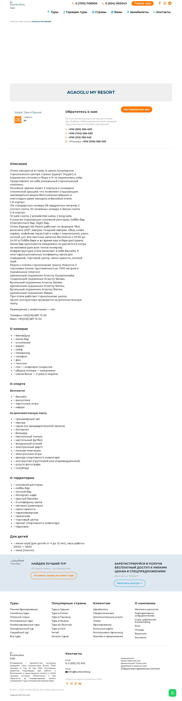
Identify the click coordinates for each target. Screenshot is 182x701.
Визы (118, 12)
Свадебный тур (19, 632)
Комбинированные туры (25, 624)
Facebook (160, 3)
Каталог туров (60, 636)
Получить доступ (128, 583)
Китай (55, 632)
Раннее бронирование (24, 609)
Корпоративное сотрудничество (145, 614)
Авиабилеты (139, 12)
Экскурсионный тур (22, 628)
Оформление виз (103, 613)
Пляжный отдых (20, 617)
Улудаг (19, 112)
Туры (54, 12)
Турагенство (16, 22)
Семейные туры (19, 613)
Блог (137, 626)
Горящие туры (76, 12)
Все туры (15, 636)
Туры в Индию (60, 621)
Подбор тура (142, 3)
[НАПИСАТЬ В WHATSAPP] (172, 693)
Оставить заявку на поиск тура (54, 575)
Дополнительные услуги (108, 617)
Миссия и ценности (147, 609)
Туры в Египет (60, 613)
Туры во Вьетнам (62, 624)
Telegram (170, 3)
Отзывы (139, 630)
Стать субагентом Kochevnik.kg (145, 621)
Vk (80, 683)
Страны (100, 12)
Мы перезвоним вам (136, 109)
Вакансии (141, 633)
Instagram (165, 3)
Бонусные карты (103, 628)
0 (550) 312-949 (76, 663)
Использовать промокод (108, 632)
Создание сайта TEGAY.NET (20, 695)
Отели (27, 22)
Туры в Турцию (33, 112)
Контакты (163, 12)
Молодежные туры (21, 621)
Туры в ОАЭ (58, 628)
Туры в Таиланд (61, 617)
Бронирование (102, 624)
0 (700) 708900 (86, 3)
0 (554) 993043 (116, 3)
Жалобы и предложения (108, 636)
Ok (75, 683)
